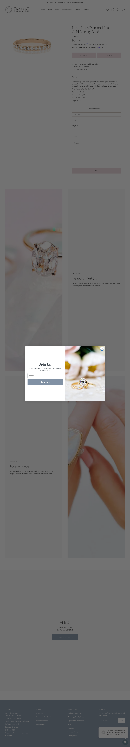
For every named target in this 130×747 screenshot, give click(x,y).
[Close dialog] (102, 349)
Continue (45, 382)
